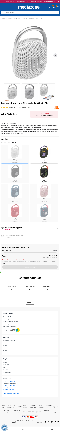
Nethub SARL (24, 421)
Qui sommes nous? (7, 316)
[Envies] (52, 430)
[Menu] (2, 7)
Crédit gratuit (6, 330)
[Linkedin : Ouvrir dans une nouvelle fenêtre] (55, 422)
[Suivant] (55, 55)
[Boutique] (23, 430)
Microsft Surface (25, 406)
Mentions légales (7, 324)
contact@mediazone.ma (11, 393)
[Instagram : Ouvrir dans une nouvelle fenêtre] (52, 422)
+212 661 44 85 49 (9, 385)
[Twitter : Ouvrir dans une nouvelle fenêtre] (49, 422)
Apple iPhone (3, 406)
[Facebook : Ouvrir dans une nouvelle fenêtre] (46, 422)
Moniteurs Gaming (6, 411)
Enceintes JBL (55, 411)
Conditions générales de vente (10, 321)
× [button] (58, 1)
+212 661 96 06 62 (9, 389)
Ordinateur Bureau (55, 407)
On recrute (5, 369)
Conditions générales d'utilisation (11, 319)
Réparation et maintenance (9, 340)
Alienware (19, 406)
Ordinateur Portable (49, 406)
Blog (4, 367)
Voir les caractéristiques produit (23, 107)
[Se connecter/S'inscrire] (50, 7)
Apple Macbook (9, 406)
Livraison (5, 350)
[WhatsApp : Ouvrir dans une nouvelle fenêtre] (58, 422)
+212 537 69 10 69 (9, 381)
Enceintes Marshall (46, 411)
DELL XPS (14, 406)
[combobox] (30, 12)
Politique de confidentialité (9, 326)
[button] (15, 154)
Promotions (5, 362)
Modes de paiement (8, 348)
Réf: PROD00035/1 (5, 100)
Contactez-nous (7, 372)
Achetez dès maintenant (49, 1)
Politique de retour (7, 353)
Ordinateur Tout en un (41, 406)
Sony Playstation (27, 411)
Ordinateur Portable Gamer (33, 406)
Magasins (5, 345)
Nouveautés (6, 364)
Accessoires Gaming (17, 411)
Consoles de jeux (36, 411)
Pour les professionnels (8, 343)
